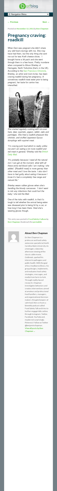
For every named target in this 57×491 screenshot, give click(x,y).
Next (46, 22)
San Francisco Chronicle (34, 70)
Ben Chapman (42, 28)
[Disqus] (28, 381)
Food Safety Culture (37, 219)
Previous (13, 22)
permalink (37, 222)
